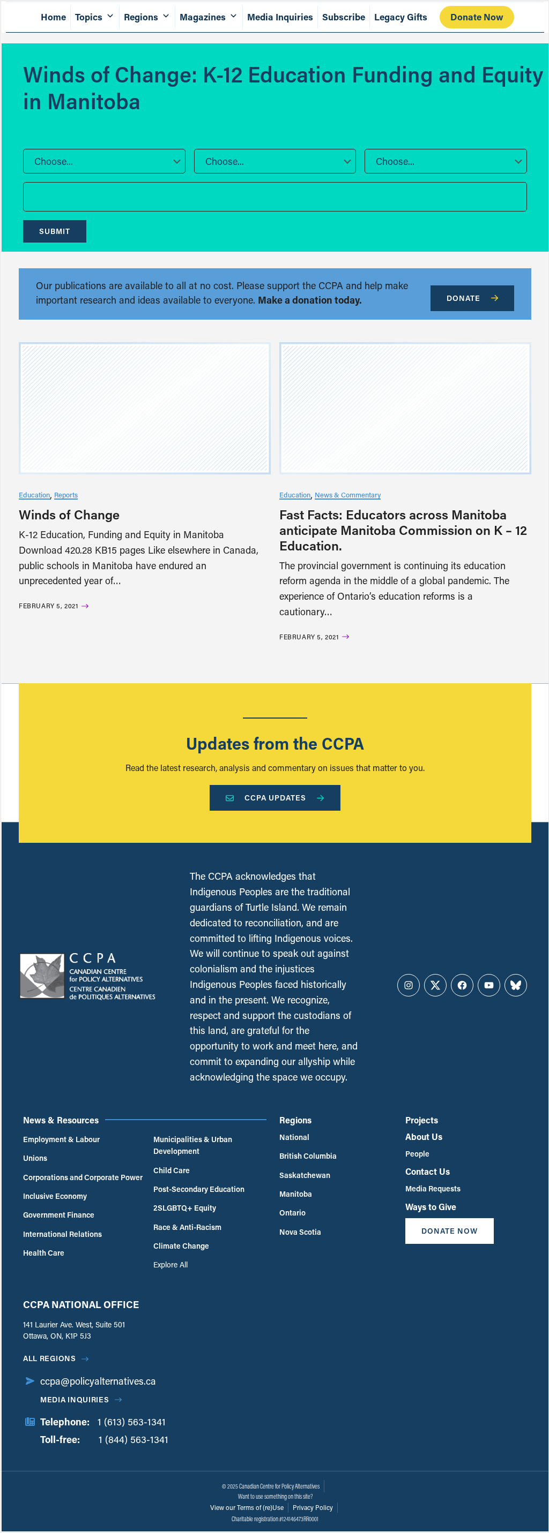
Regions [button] (141, 17)
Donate (463, 298)
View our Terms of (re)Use (247, 1507)
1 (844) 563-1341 (133, 1439)
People (417, 1154)
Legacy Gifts (400, 17)
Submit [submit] (54, 231)
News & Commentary (348, 494)
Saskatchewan (304, 1175)
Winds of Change (69, 514)
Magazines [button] (203, 17)
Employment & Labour (61, 1139)
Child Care (171, 1170)
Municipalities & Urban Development (192, 1145)
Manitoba (295, 1194)
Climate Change (181, 1246)
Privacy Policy (313, 1507)
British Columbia (308, 1156)
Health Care (43, 1253)
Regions (295, 1120)
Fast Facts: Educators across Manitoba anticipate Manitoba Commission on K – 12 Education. (403, 530)
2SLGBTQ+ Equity (184, 1208)
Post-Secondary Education (198, 1189)
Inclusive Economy (55, 1196)
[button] (104, 161)
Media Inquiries (280, 17)
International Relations (62, 1234)
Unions (35, 1158)
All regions (49, 1358)
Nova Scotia (300, 1232)
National (294, 1137)
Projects (421, 1120)
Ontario (292, 1212)
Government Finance (58, 1215)
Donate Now (476, 17)
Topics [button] (88, 17)
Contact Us (427, 1171)
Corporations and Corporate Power (83, 1177)
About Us (423, 1136)
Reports (66, 494)
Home (53, 17)
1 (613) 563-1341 (132, 1421)
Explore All (170, 1264)
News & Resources (61, 1120)
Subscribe (343, 17)
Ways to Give (430, 1206)
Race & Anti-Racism (187, 1227)
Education (34, 494)
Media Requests (433, 1188)
